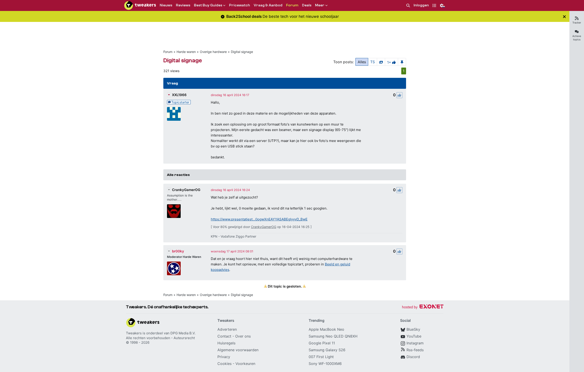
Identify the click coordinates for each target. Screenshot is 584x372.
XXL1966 (179, 95)
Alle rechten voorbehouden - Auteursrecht (160, 338)
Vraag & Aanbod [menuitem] (268, 5)
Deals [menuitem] (306, 5)
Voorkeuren (245, 363)
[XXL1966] (174, 114)
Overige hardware (213, 52)
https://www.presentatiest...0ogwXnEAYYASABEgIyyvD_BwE (259, 219)
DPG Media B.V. (183, 333)
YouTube (414, 336)
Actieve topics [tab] (576, 37)
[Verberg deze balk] (564, 17)
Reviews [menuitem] (183, 5)
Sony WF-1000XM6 (325, 363)
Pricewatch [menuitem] (239, 5)
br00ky (178, 251)
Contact (224, 336)
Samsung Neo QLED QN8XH (333, 336)
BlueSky (413, 329)
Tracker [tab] (576, 22)
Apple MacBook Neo (326, 329)
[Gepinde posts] (402, 61)
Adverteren (227, 329)
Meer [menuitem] (319, 5)
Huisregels (226, 343)
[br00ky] (174, 268)
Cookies (224, 363)
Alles (362, 62)
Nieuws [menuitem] (166, 5)
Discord (413, 356)
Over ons (243, 336)
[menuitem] (408, 5)
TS (372, 62)
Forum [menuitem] (292, 5)
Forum (167, 52)
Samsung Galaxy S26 (327, 350)
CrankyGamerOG (186, 190)
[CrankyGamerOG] (174, 211)
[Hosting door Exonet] (422, 307)
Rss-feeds (415, 350)
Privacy (223, 356)
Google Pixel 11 (322, 343)
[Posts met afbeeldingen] (381, 61)
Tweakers (134, 333)
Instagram (415, 343)
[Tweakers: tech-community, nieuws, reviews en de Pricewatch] (140, 5)
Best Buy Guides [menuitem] (208, 5)
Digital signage (242, 52)
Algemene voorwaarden (237, 350)
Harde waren (186, 52)
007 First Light (321, 356)
